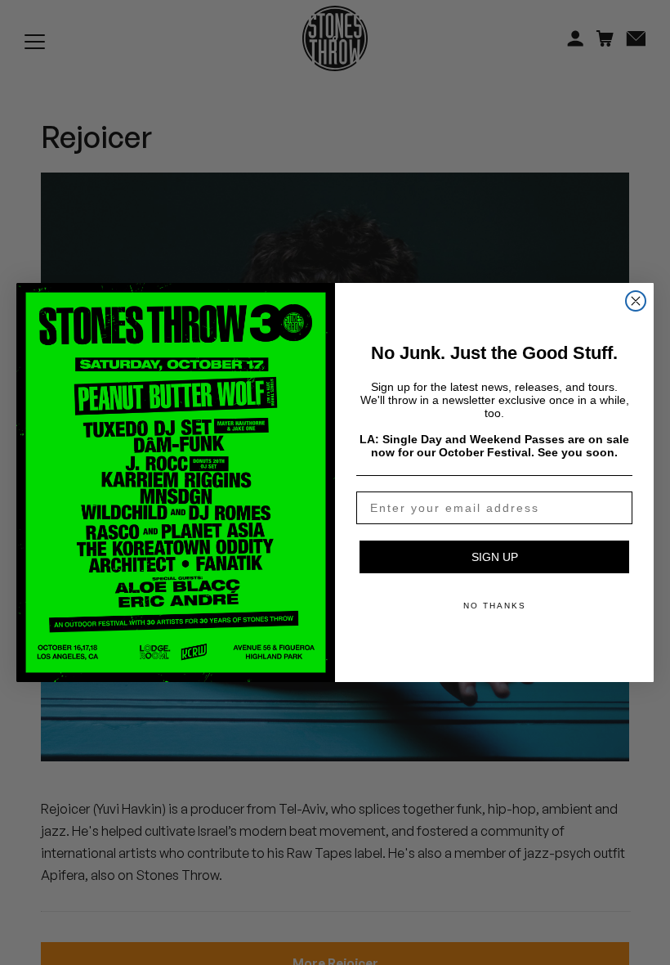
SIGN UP (494, 556)
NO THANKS (494, 605)
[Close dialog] (635, 301)
